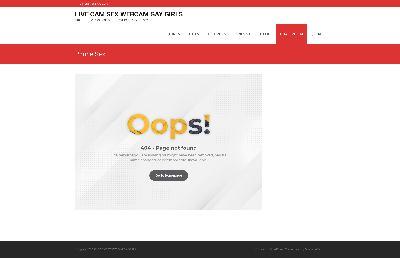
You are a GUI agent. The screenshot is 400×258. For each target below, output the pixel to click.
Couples (217, 33)
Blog (265, 33)
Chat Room (291, 33)
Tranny (243, 33)
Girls (174, 33)
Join (316, 33)
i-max (297, 249)
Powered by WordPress (269, 249)
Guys (194, 33)
